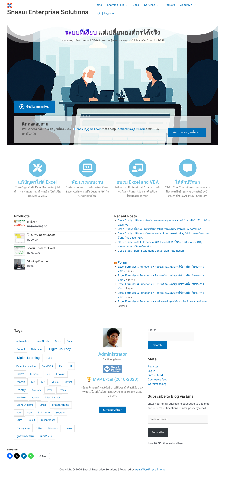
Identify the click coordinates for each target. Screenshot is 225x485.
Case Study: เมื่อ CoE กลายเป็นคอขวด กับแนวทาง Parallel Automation (159, 229)
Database (36, 349)
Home (98, 4)
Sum (19, 419)
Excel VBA (47, 366)
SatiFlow (21, 397)
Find (61, 366)
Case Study (42, 341)
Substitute (44, 412)
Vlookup (53, 428)
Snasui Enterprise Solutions (47, 12)
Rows (62, 390)
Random (36, 390)
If (71, 366)
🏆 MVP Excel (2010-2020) (112, 379)
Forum (123, 262)
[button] (125, 5)
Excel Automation (26, 366)
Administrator (112, 354)
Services (149, 4)
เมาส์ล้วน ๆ (46, 436)
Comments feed (158, 379)
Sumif (31, 419)
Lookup (60, 374)
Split (29, 412)
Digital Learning (28, 358)
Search (35, 397)
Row (49, 390)
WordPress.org (157, 384)
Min (43, 382)
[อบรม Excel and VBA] (137, 168)
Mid (33, 382)
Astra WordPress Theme (150, 469)
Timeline (23, 428)
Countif (21, 349)
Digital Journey (60, 349)
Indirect (34, 374)
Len (48, 374)
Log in (151, 371)
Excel (49, 358)
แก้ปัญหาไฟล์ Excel (37, 182)
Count (70, 341)
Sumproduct (48, 419)
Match (21, 382)
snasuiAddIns (60, 404)
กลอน (68, 428)
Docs (136, 4)
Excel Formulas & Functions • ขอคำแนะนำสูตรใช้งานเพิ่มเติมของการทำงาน (162, 301)
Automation (22, 341)
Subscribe (158, 432)
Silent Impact (52, 397)
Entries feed (155, 375)
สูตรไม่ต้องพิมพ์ (25, 436)
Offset (68, 381)
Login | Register (104, 13)
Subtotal (60, 412)
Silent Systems (25, 404)
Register (153, 366)
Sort (18, 412)
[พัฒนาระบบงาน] (87, 168)
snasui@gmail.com (89, 129)
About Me (186, 4)
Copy (58, 341)
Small (43, 404)
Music (55, 382)
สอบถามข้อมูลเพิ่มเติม (131, 129)
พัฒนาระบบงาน (87, 182)
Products (169, 4)
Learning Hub (115, 4)
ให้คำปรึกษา (187, 182)
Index (20, 374)
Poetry (21, 390)
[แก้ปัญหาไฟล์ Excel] (37, 168)
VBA (39, 428)
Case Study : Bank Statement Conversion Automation (151, 250)
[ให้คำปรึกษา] (188, 168)
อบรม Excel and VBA (138, 182)
